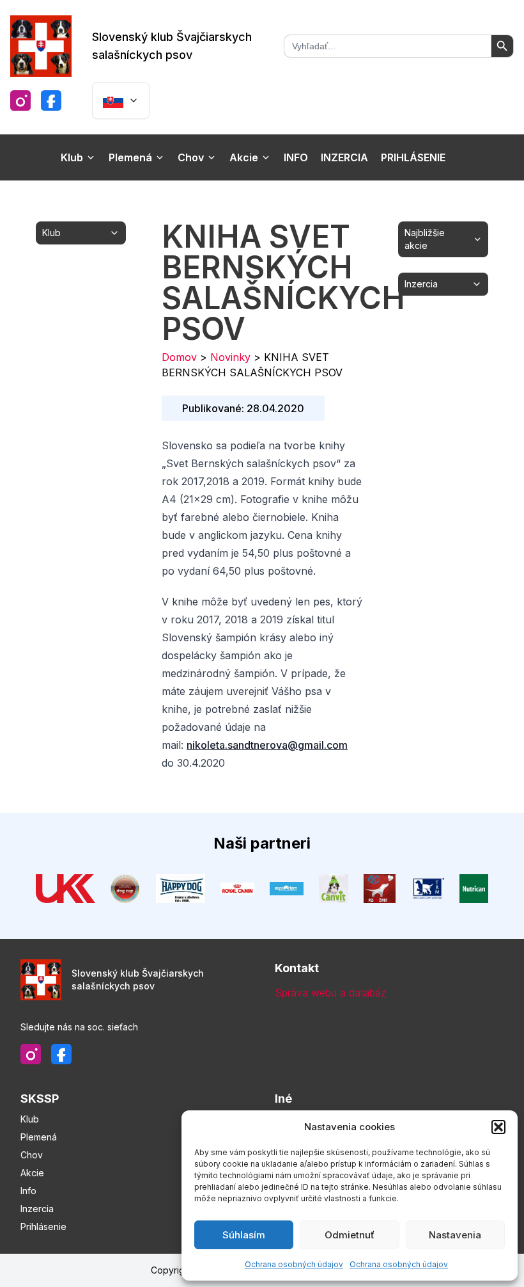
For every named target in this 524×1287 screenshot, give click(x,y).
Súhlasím (243, 1235)
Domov (179, 357)
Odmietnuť (349, 1235)
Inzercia (344, 157)
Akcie (243, 157)
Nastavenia (455, 1235)
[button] (498, 1127)
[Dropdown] (121, 100)
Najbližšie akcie (425, 239)
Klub (72, 157)
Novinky (230, 357)
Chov (191, 157)
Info (296, 157)
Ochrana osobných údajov (294, 1264)
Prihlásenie (413, 157)
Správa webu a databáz (330, 992)
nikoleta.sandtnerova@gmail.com (267, 745)
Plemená (130, 157)
